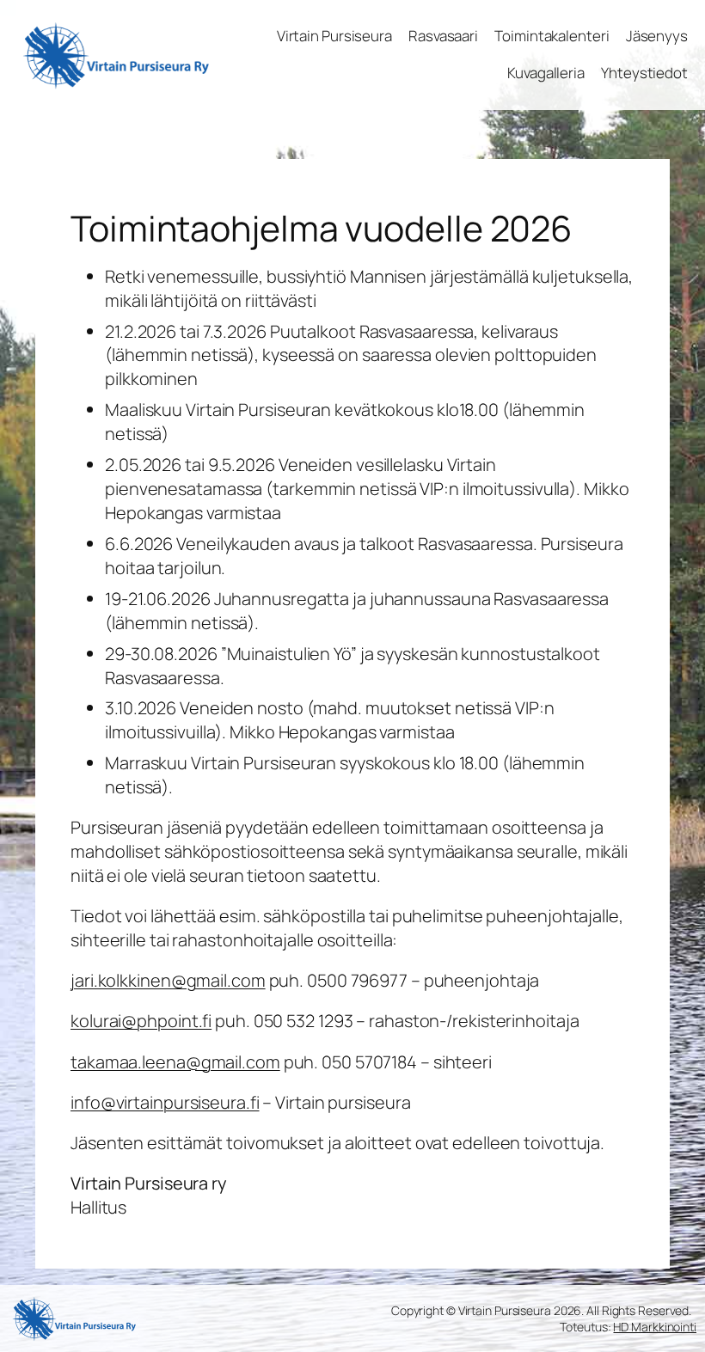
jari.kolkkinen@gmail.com (168, 980)
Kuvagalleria (546, 73)
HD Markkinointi (654, 1326)
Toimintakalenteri (551, 36)
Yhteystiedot (644, 73)
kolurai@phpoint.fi (141, 1020)
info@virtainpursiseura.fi (165, 1102)
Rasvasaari (443, 36)
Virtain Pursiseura (334, 36)
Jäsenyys (657, 36)
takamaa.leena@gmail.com (175, 1062)
